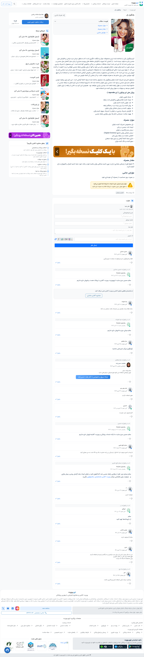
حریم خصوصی (58, 632)
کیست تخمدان (51, 626)
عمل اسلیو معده (11, 626)
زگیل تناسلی (38, 626)
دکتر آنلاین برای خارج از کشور (72, 4)
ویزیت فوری (114, 632)
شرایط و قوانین (84, 632)
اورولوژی (103, 626)
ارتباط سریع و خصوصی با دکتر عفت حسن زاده (93, 377)
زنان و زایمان (126, 626)
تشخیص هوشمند (58, 4)
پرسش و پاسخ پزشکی (100, 632)
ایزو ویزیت (132, 10)
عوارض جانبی (101, 32)
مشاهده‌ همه (45, 608)
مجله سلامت (46, 4)
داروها (125, 10)
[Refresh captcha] (65, 239)
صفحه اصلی (115, 4)
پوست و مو (114, 626)
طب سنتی (137, 626)
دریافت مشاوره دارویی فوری (35, 22)
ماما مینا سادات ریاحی (37, 14)
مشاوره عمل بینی (26, 626)
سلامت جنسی (64, 626)
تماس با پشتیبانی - (35, 613)
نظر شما (130, 227)
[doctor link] (46, 15)
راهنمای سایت (72, 632)
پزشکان (138, 632)
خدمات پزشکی (96, 4)
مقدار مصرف (102, 29)
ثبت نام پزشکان (37, 4)
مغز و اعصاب (92, 626)
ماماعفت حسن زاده (120, 363)
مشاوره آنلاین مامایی (94, 295)
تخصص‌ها (86, 4)
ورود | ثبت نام (6, 4)
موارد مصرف (102, 25)
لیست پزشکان (106, 4)
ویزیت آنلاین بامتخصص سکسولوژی (98, 477)
